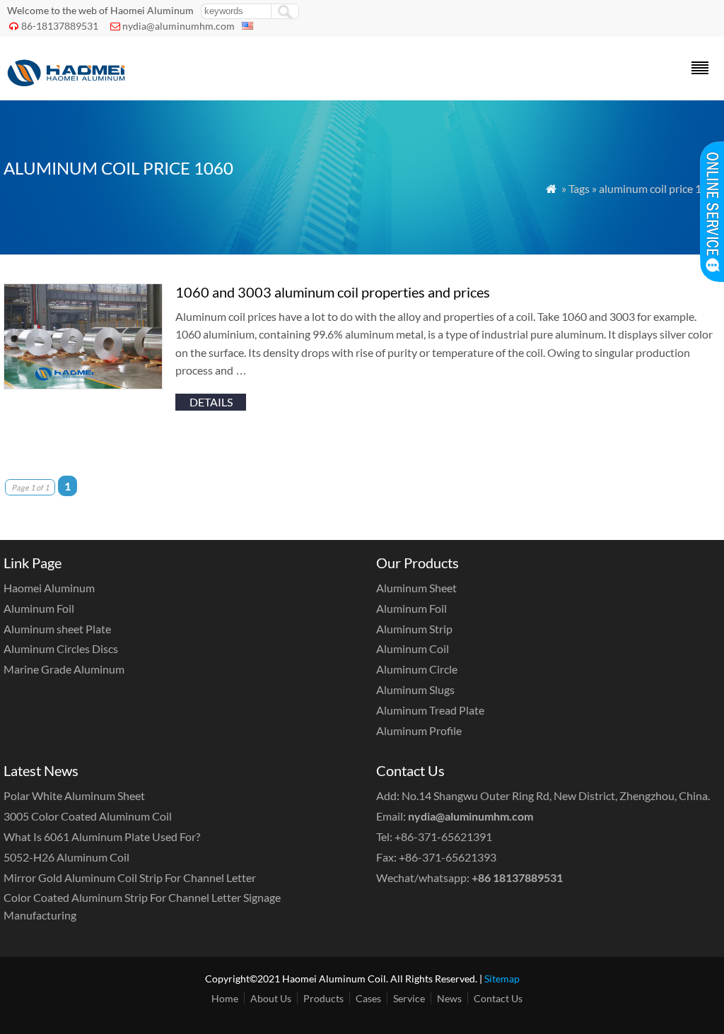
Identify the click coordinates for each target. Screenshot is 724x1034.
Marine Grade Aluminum (64, 669)
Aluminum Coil (412, 648)
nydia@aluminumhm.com (178, 26)
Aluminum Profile (419, 730)
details (211, 402)
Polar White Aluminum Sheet (74, 795)
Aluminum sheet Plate (57, 628)
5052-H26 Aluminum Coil (66, 857)
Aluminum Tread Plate (430, 710)
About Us (270, 998)
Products (323, 998)
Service (409, 998)
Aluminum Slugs (415, 689)
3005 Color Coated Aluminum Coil (88, 816)
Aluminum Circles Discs (61, 648)
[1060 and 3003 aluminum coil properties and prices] (83, 385)
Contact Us (498, 998)
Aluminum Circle (416, 669)
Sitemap (502, 979)
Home (224, 998)
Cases (368, 998)
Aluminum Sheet (416, 587)
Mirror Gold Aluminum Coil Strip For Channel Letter (130, 877)
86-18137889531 (59, 26)
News (449, 998)
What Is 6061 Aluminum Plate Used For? (102, 836)
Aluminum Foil (39, 608)
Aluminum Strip (414, 628)
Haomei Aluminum (49, 587)
